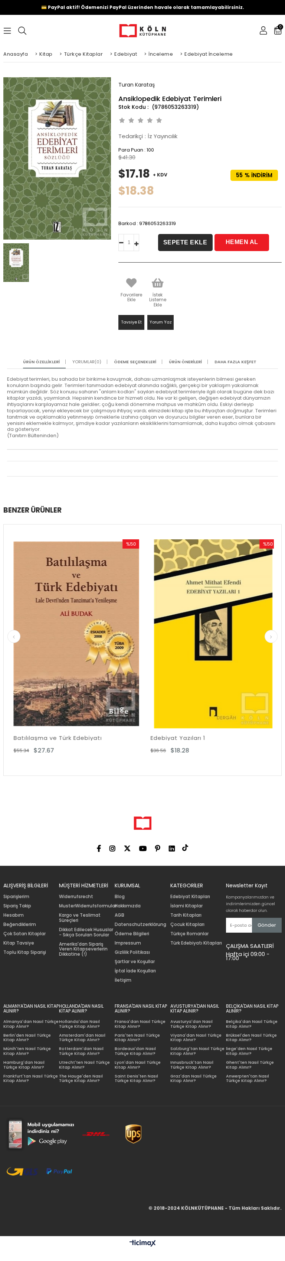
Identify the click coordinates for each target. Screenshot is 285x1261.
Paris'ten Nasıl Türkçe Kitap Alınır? (137, 1037)
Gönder (267, 925)
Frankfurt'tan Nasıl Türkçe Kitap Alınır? (30, 1078)
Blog (120, 896)
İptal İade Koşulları (135, 971)
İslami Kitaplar (186, 906)
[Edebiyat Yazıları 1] (141, 633)
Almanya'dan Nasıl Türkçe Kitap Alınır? (31, 1023)
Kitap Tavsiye (18, 943)
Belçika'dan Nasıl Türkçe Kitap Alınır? (252, 1023)
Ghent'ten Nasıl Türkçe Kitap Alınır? (250, 1064)
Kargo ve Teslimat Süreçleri (80, 918)
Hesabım (13, 915)
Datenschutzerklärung (140, 924)
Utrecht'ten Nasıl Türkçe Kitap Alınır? (84, 1064)
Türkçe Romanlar (189, 933)
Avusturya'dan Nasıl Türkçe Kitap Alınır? (191, 1023)
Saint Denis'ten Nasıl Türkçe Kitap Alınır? (136, 1078)
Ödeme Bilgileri (132, 933)
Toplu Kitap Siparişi (24, 952)
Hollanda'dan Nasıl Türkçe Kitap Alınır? (79, 1023)
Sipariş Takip (17, 906)
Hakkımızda (128, 906)
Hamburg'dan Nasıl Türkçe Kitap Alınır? (24, 1064)
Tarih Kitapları (186, 915)
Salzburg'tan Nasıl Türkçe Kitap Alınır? (197, 1051)
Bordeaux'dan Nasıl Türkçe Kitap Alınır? (135, 1051)
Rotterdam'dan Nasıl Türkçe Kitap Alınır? (81, 1051)
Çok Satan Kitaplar (24, 933)
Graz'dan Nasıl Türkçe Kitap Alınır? (193, 1078)
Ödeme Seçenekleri (135, 362)
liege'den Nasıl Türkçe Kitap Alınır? (249, 1051)
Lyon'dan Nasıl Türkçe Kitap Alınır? (138, 1064)
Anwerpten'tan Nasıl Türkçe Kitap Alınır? (247, 1078)
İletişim (123, 980)
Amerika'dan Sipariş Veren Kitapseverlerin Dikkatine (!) (83, 949)
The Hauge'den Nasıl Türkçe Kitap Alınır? (81, 1078)
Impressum (128, 943)
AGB (119, 915)
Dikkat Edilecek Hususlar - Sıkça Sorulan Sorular (86, 932)
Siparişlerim (16, 896)
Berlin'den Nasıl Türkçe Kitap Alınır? (27, 1037)
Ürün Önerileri (185, 362)
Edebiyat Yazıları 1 (105, 738)
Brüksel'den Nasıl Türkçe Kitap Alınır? (251, 1037)
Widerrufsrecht (76, 896)
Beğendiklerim (19, 924)
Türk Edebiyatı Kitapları (196, 943)
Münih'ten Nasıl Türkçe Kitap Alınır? (27, 1051)
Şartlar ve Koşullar (135, 961)
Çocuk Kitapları (187, 924)
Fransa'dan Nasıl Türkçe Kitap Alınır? (140, 1023)
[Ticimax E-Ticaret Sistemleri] (143, 1243)
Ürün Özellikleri (41, 362)
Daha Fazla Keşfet (235, 362)
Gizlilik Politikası (132, 952)
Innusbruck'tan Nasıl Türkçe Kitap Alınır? (191, 1064)
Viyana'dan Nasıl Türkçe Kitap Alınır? (196, 1037)
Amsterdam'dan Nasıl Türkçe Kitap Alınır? (82, 1037)
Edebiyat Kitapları (190, 896)
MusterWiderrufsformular (88, 906)
